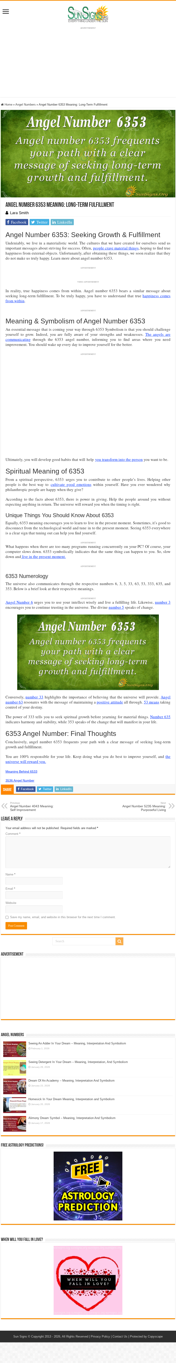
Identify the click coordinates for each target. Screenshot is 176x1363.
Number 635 (160, 716)
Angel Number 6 (19, 602)
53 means (151, 702)
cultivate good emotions (71, 484)
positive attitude (110, 702)
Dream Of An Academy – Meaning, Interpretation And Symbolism (71, 1080)
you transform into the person (119, 459)
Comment (13, 834)
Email (10, 888)
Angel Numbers (25, 104)
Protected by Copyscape (146, 1336)
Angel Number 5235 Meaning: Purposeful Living (144, 807)
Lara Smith (19, 213)
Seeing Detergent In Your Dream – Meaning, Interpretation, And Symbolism (78, 1062)
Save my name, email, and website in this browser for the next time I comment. (63, 917)
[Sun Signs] (88, 13)
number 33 (34, 697)
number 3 (163, 602)
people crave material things (116, 248)
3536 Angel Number (20, 780)
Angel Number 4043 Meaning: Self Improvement (32, 807)
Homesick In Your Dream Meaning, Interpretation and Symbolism (71, 1099)
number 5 (116, 607)
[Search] (119, 941)
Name (10, 874)
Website (11, 903)
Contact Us (120, 1336)
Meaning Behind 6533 (21, 771)
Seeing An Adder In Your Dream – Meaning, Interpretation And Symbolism (77, 1043)
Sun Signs (20, 1336)
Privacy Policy (100, 1336)
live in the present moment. (43, 556)
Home (8, 104)
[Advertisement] (88, 988)
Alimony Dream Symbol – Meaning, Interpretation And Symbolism (72, 1118)
